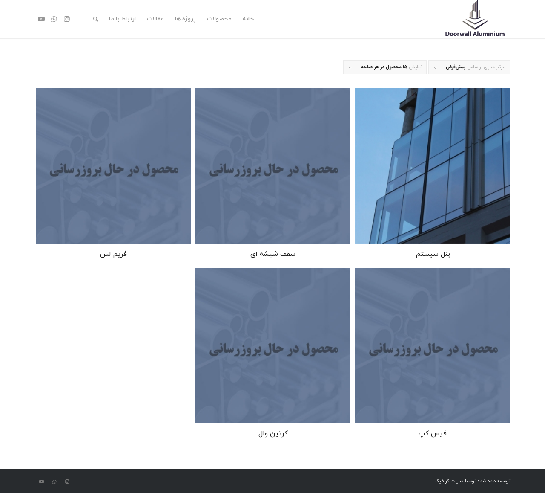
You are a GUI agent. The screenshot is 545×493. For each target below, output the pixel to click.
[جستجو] (95, 19)
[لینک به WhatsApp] (54, 18)
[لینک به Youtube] (41, 18)
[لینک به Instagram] (66, 18)
